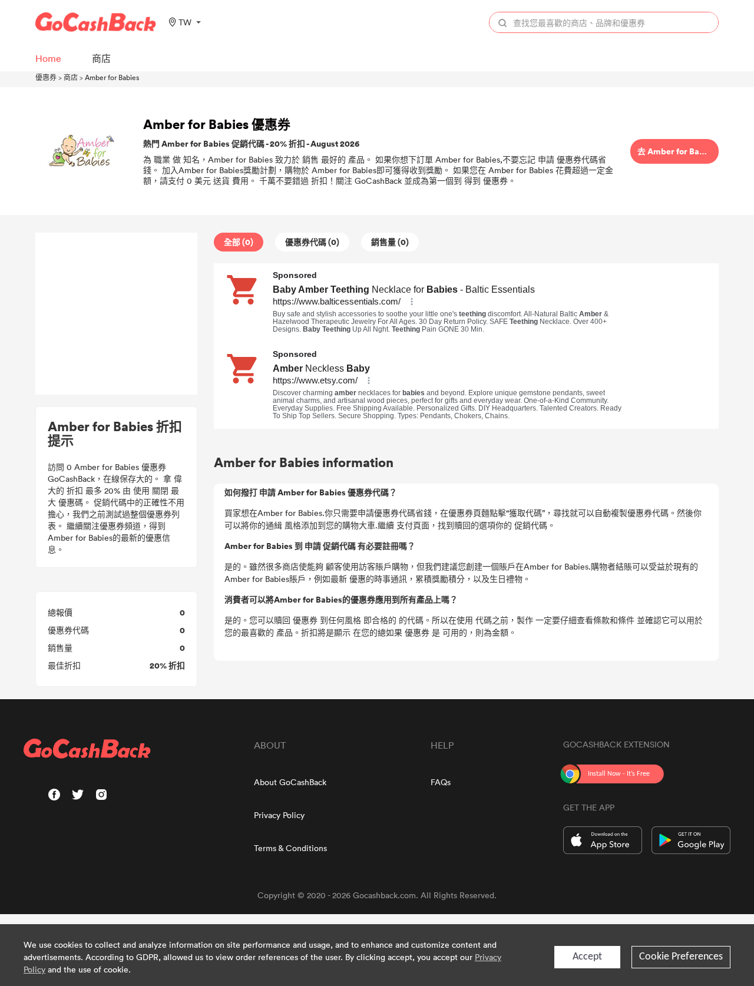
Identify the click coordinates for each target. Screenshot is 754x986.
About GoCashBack (290, 782)
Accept (587, 956)
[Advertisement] (116, 314)
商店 (71, 77)
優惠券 (46, 77)
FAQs (441, 782)
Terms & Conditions (290, 847)
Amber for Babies (112, 77)
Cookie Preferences (681, 956)
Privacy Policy (279, 814)
